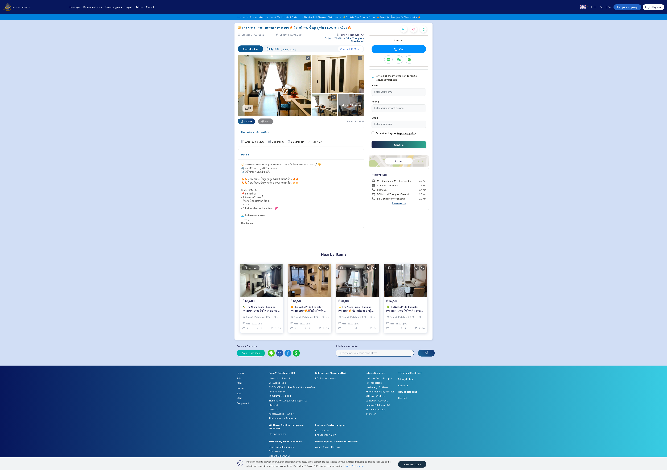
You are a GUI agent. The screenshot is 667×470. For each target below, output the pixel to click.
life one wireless (277, 433)
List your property (627, 7)
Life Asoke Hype (277, 382)
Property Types (112, 7)
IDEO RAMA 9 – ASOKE (280, 395)
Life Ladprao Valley (325, 434)
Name (375, 85)
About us (403, 385)
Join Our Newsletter (347, 346)
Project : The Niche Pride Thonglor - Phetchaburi (344, 39)
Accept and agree (386, 133)
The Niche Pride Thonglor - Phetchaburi (321, 17)
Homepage (74, 7)
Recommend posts (92, 7)
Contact (150, 7)
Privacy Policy (405, 379)
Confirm (399, 144)
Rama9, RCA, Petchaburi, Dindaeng (284, 17)
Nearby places (379, 174)
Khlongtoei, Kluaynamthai (330, 372)
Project (128, 7)
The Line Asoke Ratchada (282, 418)
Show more (399, 203)
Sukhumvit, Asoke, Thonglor (285, 441)
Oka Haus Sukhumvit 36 (281, 446)
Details (245, 154)
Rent (239, 382)
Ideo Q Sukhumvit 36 (280, 455)
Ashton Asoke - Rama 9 (281, 413)
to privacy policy (406, 133)
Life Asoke (274, 409)
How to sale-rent (407, 391)
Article (139, 7)
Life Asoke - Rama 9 (279, 378)
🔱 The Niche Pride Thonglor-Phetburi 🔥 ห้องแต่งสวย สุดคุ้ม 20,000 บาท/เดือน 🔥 (355, 309)
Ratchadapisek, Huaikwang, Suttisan (336, 441)
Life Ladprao (322, 430)
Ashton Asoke (276, 451)
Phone (375, 101)
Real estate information (255, 132)
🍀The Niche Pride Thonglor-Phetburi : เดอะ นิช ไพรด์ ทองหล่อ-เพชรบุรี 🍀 (405, 309)
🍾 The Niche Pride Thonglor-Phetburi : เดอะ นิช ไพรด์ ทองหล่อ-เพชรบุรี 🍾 (261, 309)
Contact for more (247, 346)
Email (375, 117)
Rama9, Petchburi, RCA (282, 372)
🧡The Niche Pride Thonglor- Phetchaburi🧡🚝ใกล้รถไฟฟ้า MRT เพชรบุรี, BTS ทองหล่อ (307, 309)
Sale (239, 378)
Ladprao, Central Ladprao (330, 424)
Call (402, 49)
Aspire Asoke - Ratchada (328, 446)
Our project (243, 403)
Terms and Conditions (410, 372)
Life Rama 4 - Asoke (325, 378)
